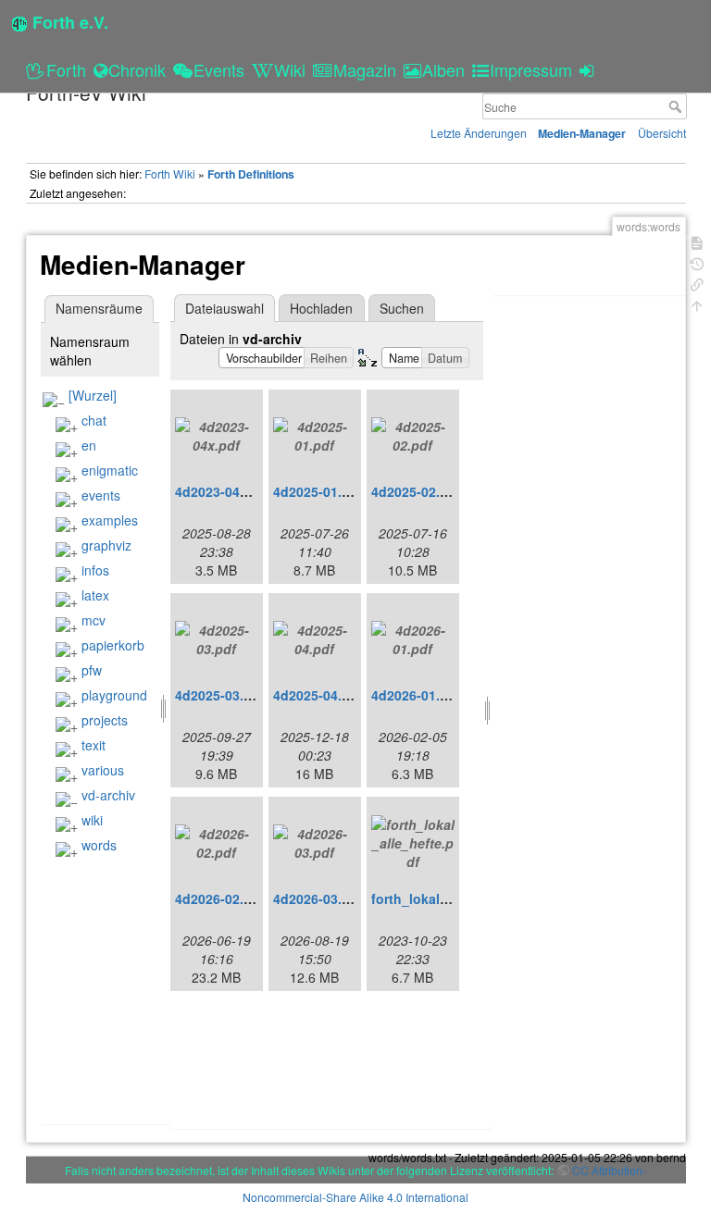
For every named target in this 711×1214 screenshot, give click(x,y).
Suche (677, 106)
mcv (93, 620)
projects (104, 720)
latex (95, 595)
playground (114, 695)
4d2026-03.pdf (318, 898)
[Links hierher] (697, 282)
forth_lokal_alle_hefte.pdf (452, 898)
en (88, 445)
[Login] (589, 69)
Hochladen (321, 308)
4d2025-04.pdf (318, 695)
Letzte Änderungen (478, 133)
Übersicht (662, 133)
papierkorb (112, 645)
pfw (91, 670)
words (99, 845)
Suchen (402, 308)
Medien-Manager (582, 133)
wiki (92, 820)
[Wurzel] (93, 395)
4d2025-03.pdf (220, 695)
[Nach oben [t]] (697, 304)
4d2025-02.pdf (416, 491)
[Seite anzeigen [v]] (697, 241)
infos (95, 570)
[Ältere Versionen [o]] (697, 262)
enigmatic (109, 470)
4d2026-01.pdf (416, 695)
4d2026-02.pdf (220, 898)
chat (93, 420)
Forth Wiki (169, 173)
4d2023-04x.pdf (223, 491)
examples (109, 520)
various (102, 770)
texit (93, 745)
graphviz (106, 545)
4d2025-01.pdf (318, 491)
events (100, 495)
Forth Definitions (250, 174)
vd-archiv (108, 795)
